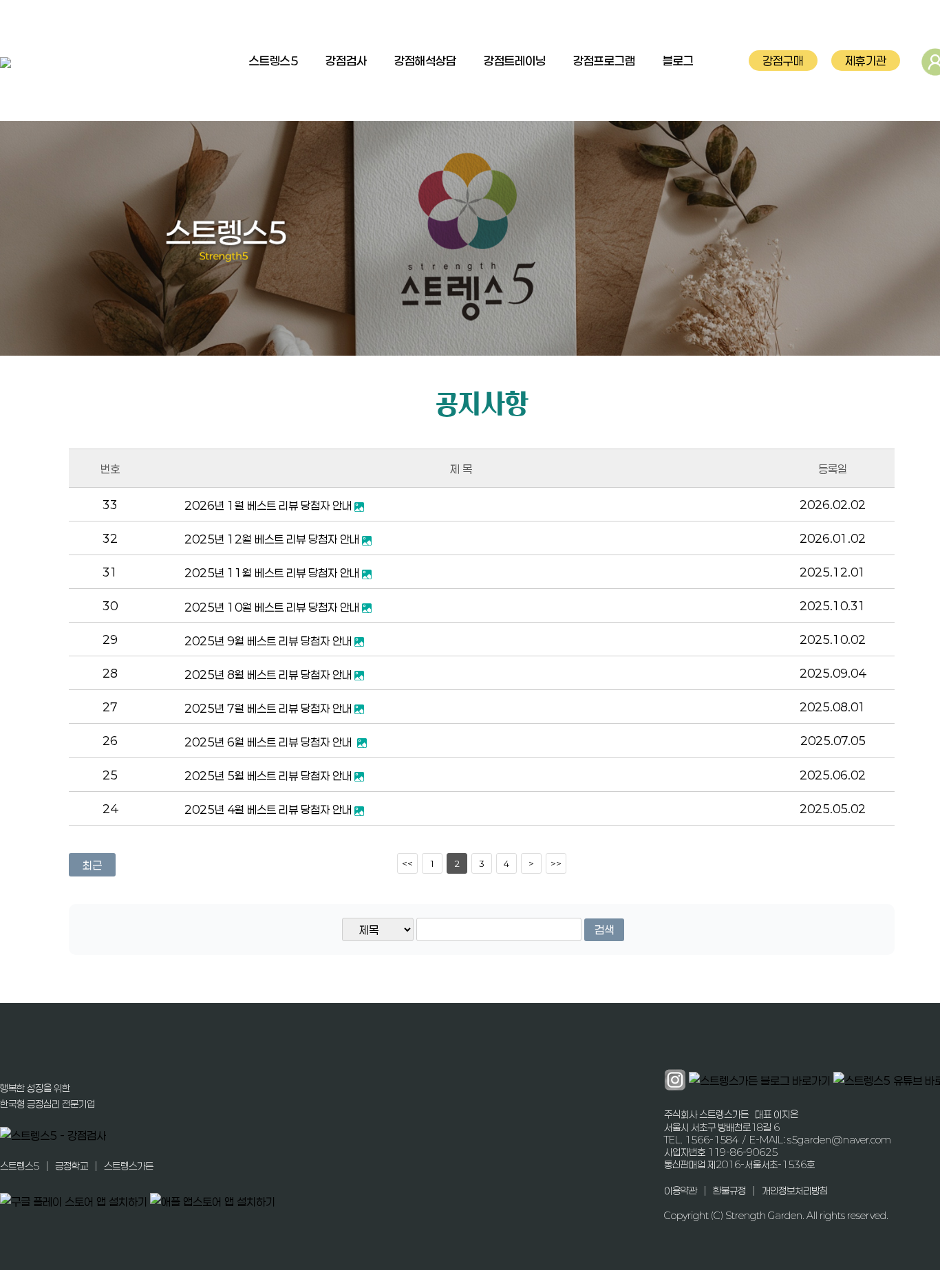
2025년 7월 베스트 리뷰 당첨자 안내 (269, 708)
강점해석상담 (425, 60)
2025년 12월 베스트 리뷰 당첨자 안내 (273, 539)
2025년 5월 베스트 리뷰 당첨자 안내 (269, 775)
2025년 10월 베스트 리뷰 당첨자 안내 (273, 607)
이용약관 (680, 1190)
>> (556, 863)
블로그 (678, 60)
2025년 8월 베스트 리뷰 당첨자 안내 (269, 674)
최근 (92, 865)
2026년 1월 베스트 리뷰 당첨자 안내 (269, 505)
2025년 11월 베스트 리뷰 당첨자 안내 (273, 572)
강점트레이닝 (515, 60)
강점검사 (346, 60)
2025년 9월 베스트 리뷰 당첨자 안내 (269, 640)
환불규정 (729, 1190)
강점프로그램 (604, 60)
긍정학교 (71, 1166)
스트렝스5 (273, 60)
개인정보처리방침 (795, 1190)
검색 (604, 929)
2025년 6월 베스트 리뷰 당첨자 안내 (270, 742)
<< (407, 863)
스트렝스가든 (128, 1166)
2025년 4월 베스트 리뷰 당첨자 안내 (269, 809)
